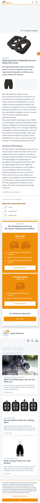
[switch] (4, 207)
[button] (20, 500)
